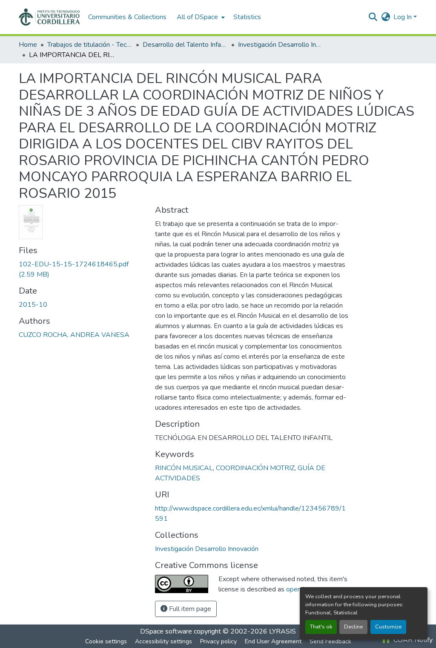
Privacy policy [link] (218, 641)
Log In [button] (403, 17)
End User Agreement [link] (273, 641)
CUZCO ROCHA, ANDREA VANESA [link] (74, 335)
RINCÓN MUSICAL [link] (184, 468)
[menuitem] (200, 17)
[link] (82, 269)
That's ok (321, 627)
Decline (353, 627)
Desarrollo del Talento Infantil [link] (185, 44)
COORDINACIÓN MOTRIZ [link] (255, 468)
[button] (49, 17)
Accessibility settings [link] (163, 641)
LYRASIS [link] (282, 631)
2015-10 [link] (33, 304)
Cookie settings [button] (106, 641)
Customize (388, 627)
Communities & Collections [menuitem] (127, 17)
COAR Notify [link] (412, 640)
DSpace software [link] (166, 631)
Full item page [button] (189, 609)
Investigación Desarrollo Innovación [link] (280, 44)
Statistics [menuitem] (247, 17)
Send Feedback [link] (330, 641)
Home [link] (28, 44)
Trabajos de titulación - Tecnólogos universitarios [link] (89, 44)
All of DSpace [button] (197, 17)
